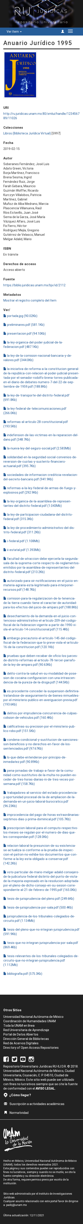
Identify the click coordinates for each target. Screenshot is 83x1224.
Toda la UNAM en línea (19, 1025)
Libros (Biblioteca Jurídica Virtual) (27, 133)
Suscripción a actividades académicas (37, 1104)
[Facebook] (6, 1059)
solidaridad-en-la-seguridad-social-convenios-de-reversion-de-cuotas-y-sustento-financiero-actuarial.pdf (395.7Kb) (40, 461)
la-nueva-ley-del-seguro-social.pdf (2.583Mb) (38, 448)
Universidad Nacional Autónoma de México (33, 1016)
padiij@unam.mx (16, 1205)
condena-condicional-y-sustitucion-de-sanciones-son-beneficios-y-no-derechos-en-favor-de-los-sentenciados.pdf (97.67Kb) (41, 744)
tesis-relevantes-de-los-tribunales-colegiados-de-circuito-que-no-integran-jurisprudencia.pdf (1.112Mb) (41, 960)
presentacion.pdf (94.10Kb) (26, 333)
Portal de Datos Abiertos (20, 1034)
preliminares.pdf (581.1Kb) (25, 324)
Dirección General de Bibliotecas (26, 1039)
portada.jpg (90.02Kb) (21, 316)
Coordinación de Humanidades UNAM (29, 1021)
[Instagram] (31, 1059)
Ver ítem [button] (13, 31)
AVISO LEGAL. (46, 1088)
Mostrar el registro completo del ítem (29, 300)
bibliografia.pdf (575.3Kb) (24, 973)
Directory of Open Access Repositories (31, 1047)
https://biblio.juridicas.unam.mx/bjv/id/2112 (34, 285)
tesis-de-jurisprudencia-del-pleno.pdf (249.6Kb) (40, 898)
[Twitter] (14, 1059)
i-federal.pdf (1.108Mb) (23, 541)
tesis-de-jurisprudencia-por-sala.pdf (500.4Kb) (39, 907)
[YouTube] (23, 1059)
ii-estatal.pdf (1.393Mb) (23, 550)
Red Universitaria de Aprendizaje (26, 1030)
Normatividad (19, 1113)
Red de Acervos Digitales (21, 1043)
